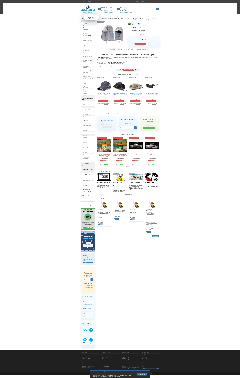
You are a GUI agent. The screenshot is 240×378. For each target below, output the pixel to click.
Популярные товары (125, 357)
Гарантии (85, 313)
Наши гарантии (85, 357)
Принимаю (142, 374)
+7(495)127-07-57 (108, 10)
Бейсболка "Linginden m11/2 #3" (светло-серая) (136, 94)
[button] (153, 1)
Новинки (123, 355)
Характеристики (120, 49)
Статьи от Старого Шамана (88, 205)
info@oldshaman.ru (108, 11)
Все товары (124, 358)
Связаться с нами (105, 354)
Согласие (129, 375)
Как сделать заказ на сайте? (103, 182)
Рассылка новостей (145, 358)
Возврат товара (105, 357)
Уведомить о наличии (141, 43)
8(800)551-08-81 (109, 7)
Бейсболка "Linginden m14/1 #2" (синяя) (152, 94)
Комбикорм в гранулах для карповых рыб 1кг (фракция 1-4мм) (152, 154)
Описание (112, 49)
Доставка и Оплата (86, 1)
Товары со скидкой (125, 359)
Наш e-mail (84, 368)
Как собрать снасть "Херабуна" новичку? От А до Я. (119, 184)
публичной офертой (131, 368)
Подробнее (101, 224)
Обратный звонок (88, 262)
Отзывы (85, 316)
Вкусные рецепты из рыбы (88, 202)
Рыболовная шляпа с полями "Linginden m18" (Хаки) (104, 94)
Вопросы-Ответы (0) (130, 49)
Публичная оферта (105, 366)
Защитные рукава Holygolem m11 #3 (120, 153)
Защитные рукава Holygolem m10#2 (104, 153)
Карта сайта (104, 358)
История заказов (145, 355)
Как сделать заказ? (87, 304)
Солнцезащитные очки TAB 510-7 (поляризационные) (120, 94)
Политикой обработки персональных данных (110, 376)
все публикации (128, 194)
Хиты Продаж (124, 354)
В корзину (104, 160)
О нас (84, 301)
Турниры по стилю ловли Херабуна (87, 199)
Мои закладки (144, 357)
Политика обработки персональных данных (110, 365)
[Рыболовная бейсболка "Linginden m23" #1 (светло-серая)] (112, 34)
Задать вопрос (107, 126)
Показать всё (155, 236)
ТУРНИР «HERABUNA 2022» (135, 182)
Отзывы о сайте (105, 355)
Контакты (83, 359)
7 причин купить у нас (87, 309)
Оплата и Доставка (141, 49)
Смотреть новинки (149, 127)
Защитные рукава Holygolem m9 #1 (136, 153)
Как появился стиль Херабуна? (149, 183)
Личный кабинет (145, 354)
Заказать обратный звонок (126, 11)
